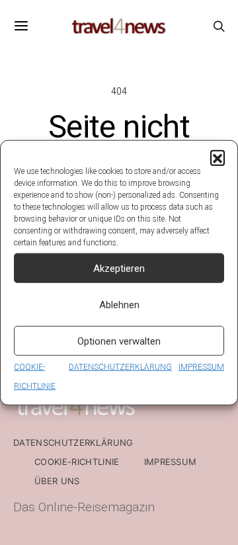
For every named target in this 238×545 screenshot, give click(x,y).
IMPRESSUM (201, 367)
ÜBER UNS (57, 481)
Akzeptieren (119, 268)
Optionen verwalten (119, 341)
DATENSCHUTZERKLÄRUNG (120, 367)
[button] (217, 157)
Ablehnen (119, 304)
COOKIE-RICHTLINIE (77, 461)
